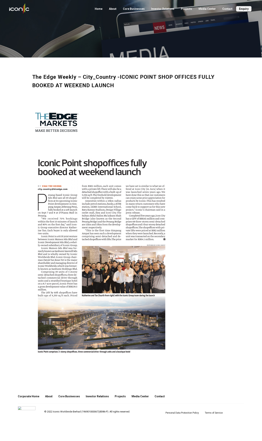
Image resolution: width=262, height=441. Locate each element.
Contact (227, 8)
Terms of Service (214, 412)
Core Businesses (134, 8)
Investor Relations (162, 8)
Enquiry (244, 8)
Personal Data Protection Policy (182, 412)
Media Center (207, 8)
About (112, 8)
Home (98, 8)
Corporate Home (28, 396)
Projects (186, 8)
